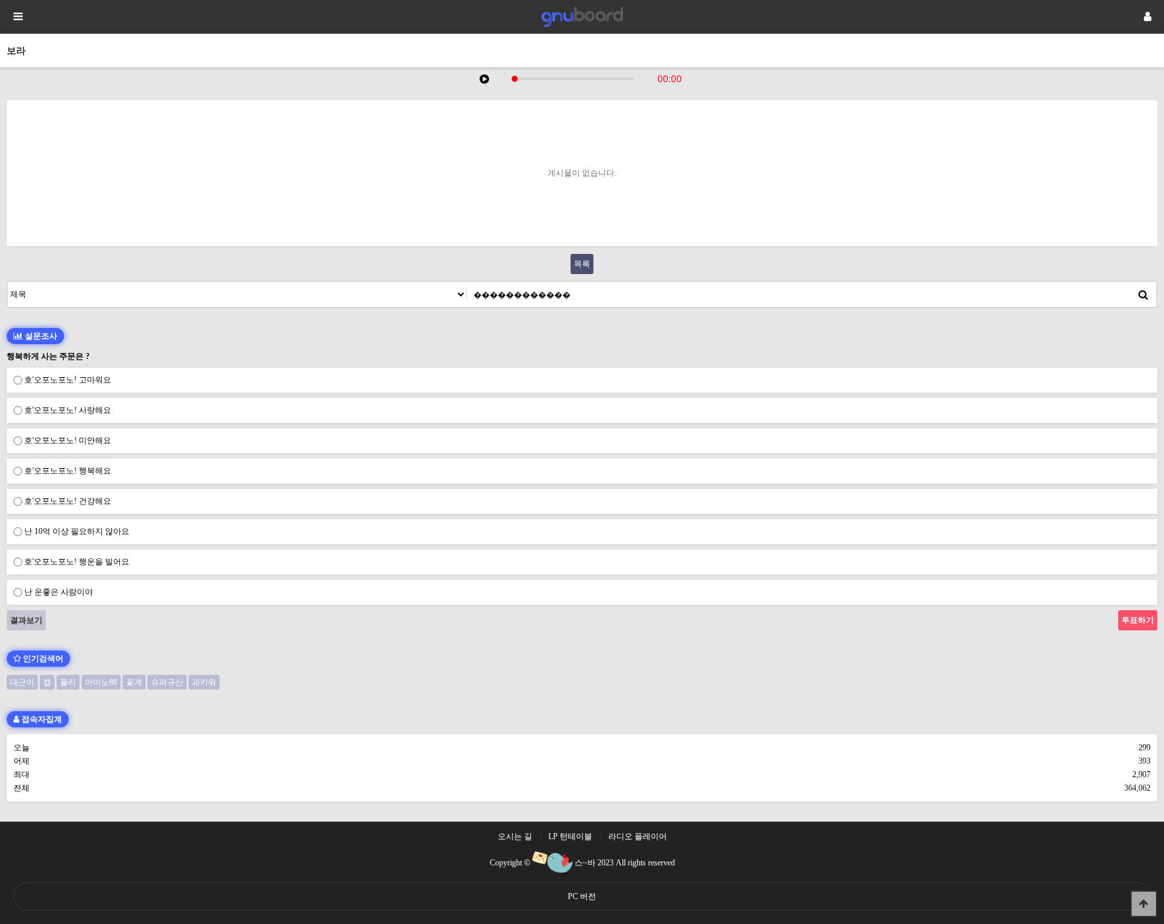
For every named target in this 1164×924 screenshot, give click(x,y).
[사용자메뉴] (1147, 17)
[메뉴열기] (17, 17)
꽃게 (134, 682)
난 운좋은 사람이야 (58, 592)
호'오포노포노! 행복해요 (67, 470)
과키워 (204, 682)
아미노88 (101, 682)
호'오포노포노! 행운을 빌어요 (76, 561)
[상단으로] (1143, 903)
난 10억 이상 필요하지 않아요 (76, 531)
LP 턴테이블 (570, 836)
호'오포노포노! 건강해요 (67, 501)
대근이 (22, 682)
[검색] (1143, 294)
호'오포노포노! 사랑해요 (67, 410)
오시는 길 (515, 836)
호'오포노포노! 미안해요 (67, 440)
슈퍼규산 (167, 682)
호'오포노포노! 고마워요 (67, 380)
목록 (582, 264)
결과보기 (26, 620)
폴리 (68, 682)
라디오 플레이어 (637, 836)
